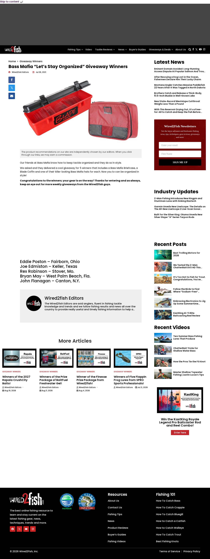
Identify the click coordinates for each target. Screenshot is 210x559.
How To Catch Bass (168, 501)
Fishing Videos (117, 541)
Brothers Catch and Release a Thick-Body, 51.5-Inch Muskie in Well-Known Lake (178, 94)
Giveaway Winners (31, 61)
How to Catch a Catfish (170, 521)
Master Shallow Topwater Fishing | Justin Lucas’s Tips (188, 373)
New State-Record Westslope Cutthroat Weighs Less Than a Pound (177, 102)
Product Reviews (118, 528)
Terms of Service (169, 551)
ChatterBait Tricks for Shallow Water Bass (185, 349)
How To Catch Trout (168, 534)
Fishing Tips (74, 49)
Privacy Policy (191, 551)
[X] (19, 529)
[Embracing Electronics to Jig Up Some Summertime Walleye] (163, 303)
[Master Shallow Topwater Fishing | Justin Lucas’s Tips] (163, 374)
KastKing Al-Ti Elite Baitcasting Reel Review (186, 314)
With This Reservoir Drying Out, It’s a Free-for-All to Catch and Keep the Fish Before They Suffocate (177, 112)
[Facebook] (12, 529)
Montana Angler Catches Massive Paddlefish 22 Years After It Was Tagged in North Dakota (179, 86)
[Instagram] (33, 529)
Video (88, 49)
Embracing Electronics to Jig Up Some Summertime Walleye (189, 304)
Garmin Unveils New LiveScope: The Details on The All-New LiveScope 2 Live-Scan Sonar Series (180, 209)
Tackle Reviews (103, 49)
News (121, 49)
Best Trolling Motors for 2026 (186, 254)
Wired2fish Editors (64, 298)
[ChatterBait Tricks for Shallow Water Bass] (163, 350)
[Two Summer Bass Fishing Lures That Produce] (163, 338)
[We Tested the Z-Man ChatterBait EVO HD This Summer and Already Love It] (163, 267)
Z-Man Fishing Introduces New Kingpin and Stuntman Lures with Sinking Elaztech (178, 200)
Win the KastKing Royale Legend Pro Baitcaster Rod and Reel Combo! (180, 422)
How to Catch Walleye (170, 528)
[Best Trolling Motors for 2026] (163, 255)
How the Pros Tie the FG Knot (189, 361)
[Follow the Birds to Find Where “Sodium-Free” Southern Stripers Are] (163, 291)
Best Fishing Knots (167, 541)
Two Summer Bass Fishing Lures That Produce (187, 337)
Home (12, 61)
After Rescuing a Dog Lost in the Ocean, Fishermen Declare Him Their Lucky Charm (177, 78)
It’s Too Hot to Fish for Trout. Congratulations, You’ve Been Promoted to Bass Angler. (189, 280)
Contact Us (115, 507)
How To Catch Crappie (170, 507)
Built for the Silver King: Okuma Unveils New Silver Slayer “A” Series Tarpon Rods (178, 216)
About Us (180, 49)
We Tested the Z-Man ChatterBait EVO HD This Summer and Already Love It (189, 267)
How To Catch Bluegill (169, 514)
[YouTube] (26, 529)
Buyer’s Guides (137, 49)
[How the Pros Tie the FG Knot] (163, 362)
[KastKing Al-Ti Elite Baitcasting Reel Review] (163, 315)
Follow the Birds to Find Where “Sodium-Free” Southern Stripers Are (186, 292)
